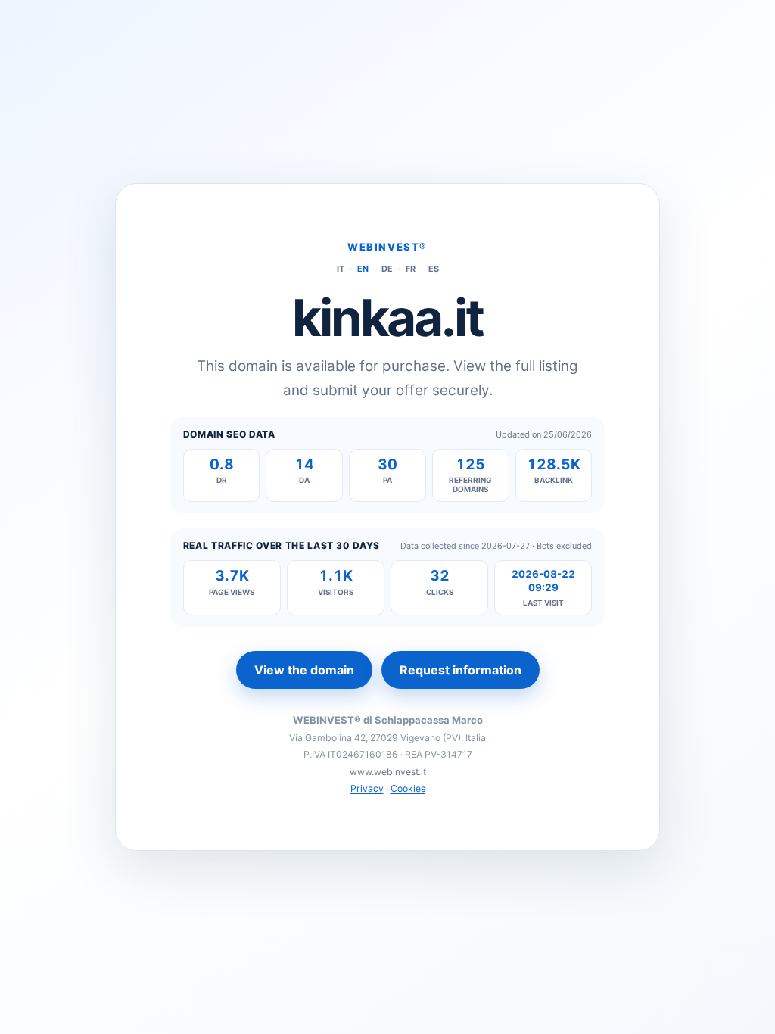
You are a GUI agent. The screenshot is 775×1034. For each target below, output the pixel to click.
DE (387, 268)
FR (411, 268)
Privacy (367, 788)
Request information (460, 669)
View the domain (304, 669)
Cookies (408, 788)
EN (363, 268)
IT (340, 268)
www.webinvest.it (388, 771)
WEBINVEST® (387, 247)
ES (433, 268)
